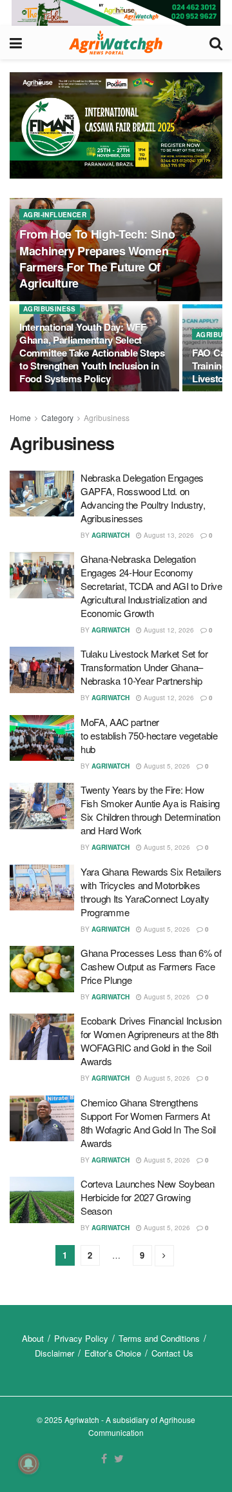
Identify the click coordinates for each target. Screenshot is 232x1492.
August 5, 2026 (166, 766)
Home (20, 417)
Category (57, 417)
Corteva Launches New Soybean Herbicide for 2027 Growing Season (148, 1197)
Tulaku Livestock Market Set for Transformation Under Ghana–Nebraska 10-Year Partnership (144, 667)
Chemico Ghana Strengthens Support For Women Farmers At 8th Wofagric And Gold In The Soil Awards (148, 1122)
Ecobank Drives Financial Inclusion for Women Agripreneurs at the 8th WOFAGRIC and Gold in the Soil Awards (151, 1041)
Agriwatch (111, 535)
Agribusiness (49, 308)
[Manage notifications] (28, 1463)
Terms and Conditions (159, 1338)
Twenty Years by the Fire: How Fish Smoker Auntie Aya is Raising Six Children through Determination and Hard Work (150, 810)
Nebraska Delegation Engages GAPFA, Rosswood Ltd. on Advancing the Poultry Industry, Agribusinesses (143, 498)
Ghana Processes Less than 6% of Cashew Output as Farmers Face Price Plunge (151, 966)
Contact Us (172, 1353)
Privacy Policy (81, 1338)
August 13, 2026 (168, 535)
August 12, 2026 (168, 629)
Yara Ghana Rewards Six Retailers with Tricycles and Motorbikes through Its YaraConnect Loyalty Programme (151, 892)
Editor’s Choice (112, 1353)
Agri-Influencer (54, 214)
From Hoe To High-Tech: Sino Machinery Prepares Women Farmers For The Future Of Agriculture (97, 258)
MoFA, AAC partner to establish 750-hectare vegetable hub (149, 735)
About (33, 1338)
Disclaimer (54, 1353)
